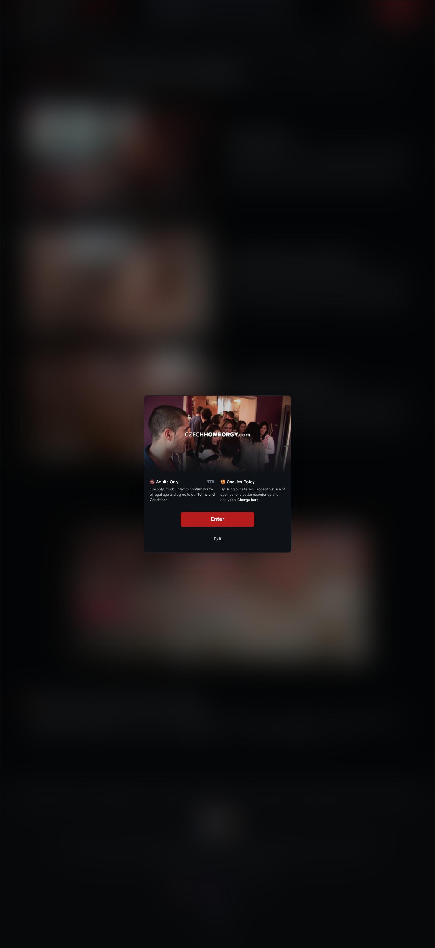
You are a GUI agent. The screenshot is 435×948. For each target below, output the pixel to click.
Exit (217, 538)
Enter (218, 519)
